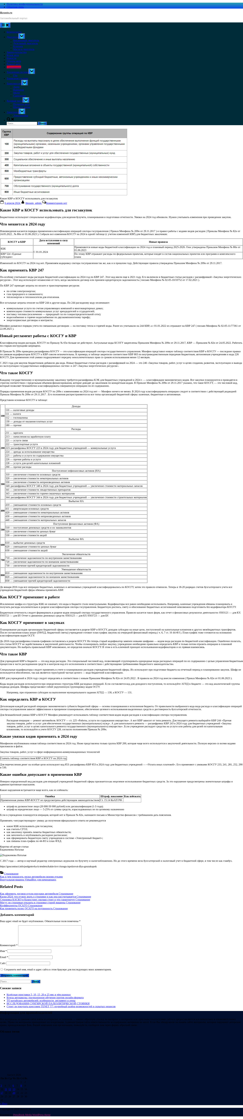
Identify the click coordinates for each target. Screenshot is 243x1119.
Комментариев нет (56, 203)
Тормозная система (17, 78)
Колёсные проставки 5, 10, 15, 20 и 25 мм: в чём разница (39, 994)
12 (9, 1089)
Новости (11, 58)
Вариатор (18, 89)
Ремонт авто (13, 64)
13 (14, 1089)
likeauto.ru (6, 12)
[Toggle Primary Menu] (5, 25)
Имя (3, 951)
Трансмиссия (14, 83)
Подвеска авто (21, 104)
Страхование (14, 67)
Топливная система (17, 72)
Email (4, 957)
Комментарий (9, 945)
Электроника (20, 115)
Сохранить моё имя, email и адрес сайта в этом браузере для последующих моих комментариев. (58, 969)
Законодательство (17, 52)
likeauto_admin (33, 203)
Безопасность (14, 32)
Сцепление (19, 95)
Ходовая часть (15, 100)
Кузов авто (13, 55)
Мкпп (16, 92)
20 (14, 1092)
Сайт (3, 963)
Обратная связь (15, 7)
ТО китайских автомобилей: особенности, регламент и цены (41, 1000)
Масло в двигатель (23, 49)
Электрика (13, 112)
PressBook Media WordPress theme (32, 1114)
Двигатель (12, 37)
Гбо (15, 75)
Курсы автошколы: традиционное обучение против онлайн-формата (45, 997)
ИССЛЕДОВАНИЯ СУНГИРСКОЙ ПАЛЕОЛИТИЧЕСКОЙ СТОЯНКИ (48, 1003)
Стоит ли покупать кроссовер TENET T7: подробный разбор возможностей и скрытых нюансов (61, 1006)
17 (1, 1092)
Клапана (18, 46)
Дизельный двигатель (25, 43)
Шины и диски (21, 107)
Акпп (16, 86)
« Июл (3, 1103)
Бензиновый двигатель (26, 40)
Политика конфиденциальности (25, 4)
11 (6, 1089)
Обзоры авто (14, 61)
